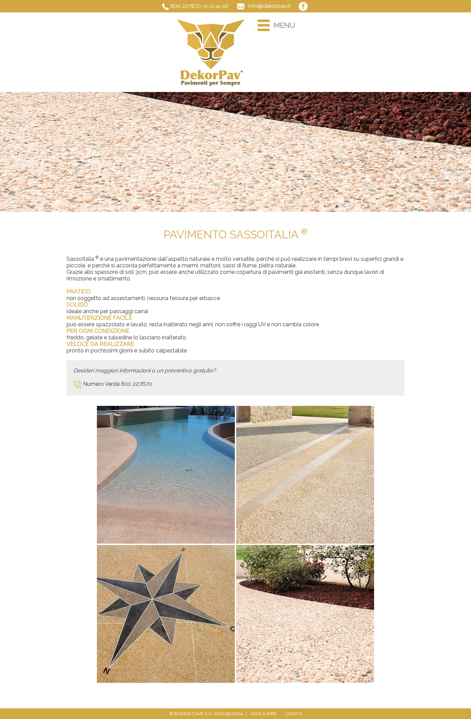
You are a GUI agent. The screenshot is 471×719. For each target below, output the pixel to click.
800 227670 (185, 6)
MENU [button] (284, 25)
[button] (264, 25)
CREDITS (293, 713)
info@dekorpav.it (269, 6)
